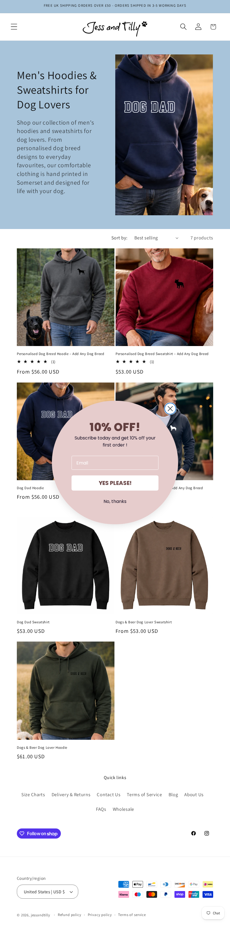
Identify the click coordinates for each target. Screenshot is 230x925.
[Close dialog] (170, 408)
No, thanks (115, 501)
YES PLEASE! (115, 483)
